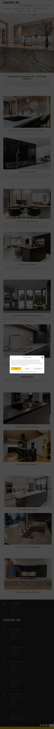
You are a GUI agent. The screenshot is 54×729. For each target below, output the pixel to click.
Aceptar (16, 368)
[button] (42, 357)
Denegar (27, 368)
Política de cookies (20, 371)
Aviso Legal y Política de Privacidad (30, 371)
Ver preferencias (38, 368)
